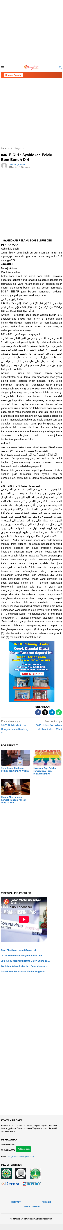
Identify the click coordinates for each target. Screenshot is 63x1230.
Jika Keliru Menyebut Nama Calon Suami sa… (25, 960)
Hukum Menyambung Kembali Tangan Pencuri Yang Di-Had (13, 799)
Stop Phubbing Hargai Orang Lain (19, 950)
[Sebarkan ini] (38, 712)
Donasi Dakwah (31, 1206)
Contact (16, 1201)
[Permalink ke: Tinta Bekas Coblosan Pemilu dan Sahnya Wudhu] (15, 758)
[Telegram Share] (52, 712)
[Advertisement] (31, 31)
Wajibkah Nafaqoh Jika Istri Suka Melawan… (24, 966)
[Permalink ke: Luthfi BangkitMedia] (4, 165)
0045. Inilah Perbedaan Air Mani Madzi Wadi (49, 725)
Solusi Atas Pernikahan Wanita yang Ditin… (24, 971)
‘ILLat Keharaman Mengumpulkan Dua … (23, 955)
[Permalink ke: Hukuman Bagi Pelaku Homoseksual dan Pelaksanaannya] (47, 758)
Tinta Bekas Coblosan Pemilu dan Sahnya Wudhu (15, 769)
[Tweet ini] (45, 712)
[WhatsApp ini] (59, 712)
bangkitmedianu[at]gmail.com (21, 1156)
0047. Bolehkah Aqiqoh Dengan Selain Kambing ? (14, 727)
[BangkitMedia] (31, 67)
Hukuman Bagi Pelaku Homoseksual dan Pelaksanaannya (44, 771)
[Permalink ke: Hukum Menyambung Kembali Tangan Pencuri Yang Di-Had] (15, 787)
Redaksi (46, 1201)
